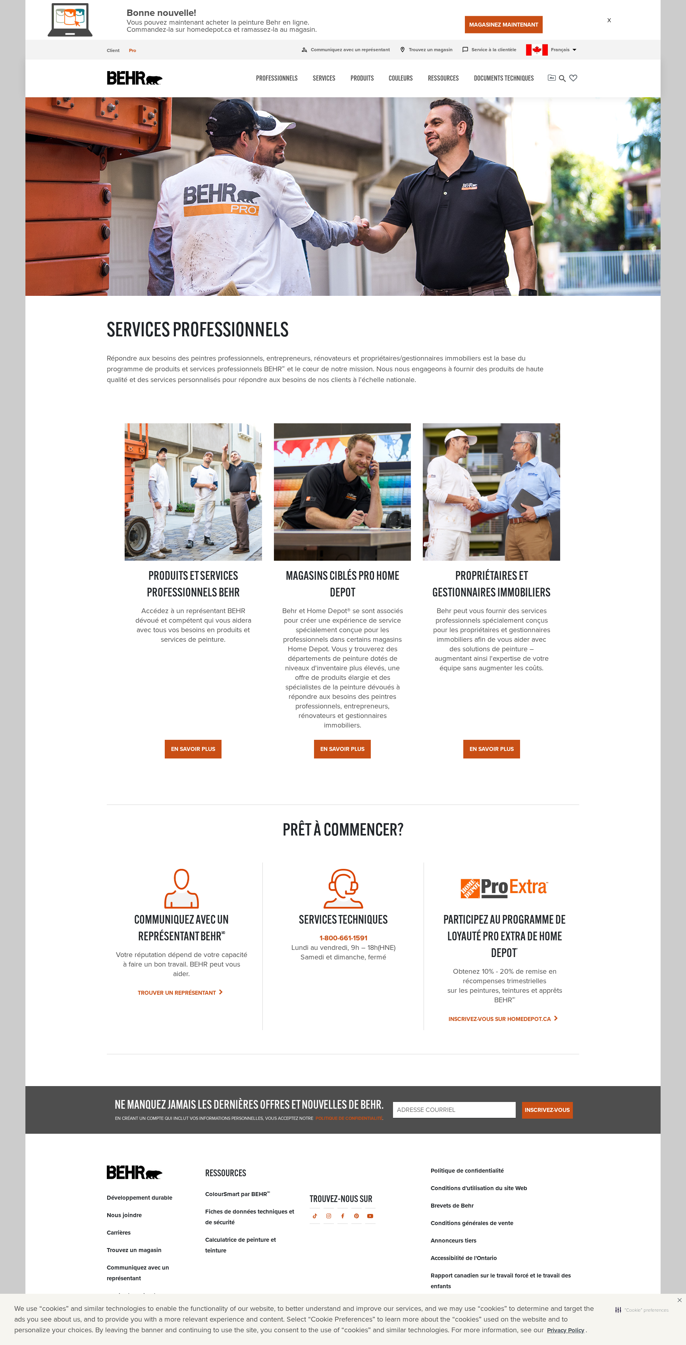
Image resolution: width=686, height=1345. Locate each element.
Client (113, 50)
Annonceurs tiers (453, 1240)
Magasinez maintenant (503, 25)
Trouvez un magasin (426, 49)
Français (565, 49)
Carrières (119, 1232)
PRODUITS (362, 79)
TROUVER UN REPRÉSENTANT (177, 993)
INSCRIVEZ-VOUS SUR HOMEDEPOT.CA (500, 1019)
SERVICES (324, 79)
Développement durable (139, 1197)
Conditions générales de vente (472, 1223)
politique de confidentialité (348, 1118)
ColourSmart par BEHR (237, 1194)
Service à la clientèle (489, 49)
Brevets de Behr (452, 1205)
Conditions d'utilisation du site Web (479, 1188)
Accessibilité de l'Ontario (464, 1258)
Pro (132, 50)
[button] (642, 1309)
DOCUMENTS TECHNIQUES (504, 79)
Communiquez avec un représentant (345, 49)
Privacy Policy (565, 1330)
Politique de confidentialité (467, 1170)
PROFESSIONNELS (277, 79)
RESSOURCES (443, 79)
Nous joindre (124, 1215)
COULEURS (401, 79)
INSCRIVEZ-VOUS (547, 1110)
